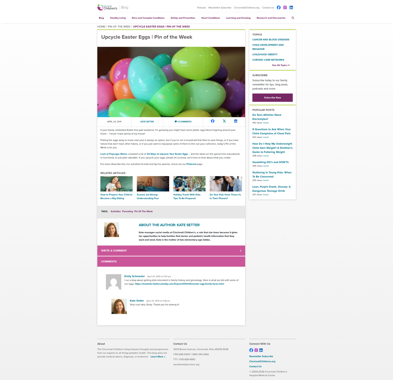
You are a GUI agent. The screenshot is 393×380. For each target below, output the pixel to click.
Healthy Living (118, 18)
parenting (127, 211)
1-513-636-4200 (181, 354)
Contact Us (268, 8)
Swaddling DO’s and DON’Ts (270, 162)
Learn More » (158, 356)
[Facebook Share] (212, 121)
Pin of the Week (119, 27)
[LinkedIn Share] (235, 121)
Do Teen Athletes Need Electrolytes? (266, 117)
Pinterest (191, 164)
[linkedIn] (291, 8)
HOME (101, 27)
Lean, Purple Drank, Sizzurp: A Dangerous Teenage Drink (271, 189)
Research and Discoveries (271, 18)
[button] (293, 17)
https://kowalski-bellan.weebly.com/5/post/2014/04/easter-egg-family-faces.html (179, 284)
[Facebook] (279, 8)
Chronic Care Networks (268, 60)
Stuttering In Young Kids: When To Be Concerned (272, 174)
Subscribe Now (272, 97)
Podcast (201, 7)
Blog (101, 18)
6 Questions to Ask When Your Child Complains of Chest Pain (271, 131)
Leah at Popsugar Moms (113, 154)
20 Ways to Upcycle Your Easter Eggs (168, 154)
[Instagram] (285, 8)
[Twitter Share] (224, 121)
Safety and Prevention (183, 18)
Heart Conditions (210, 18)
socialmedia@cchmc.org (186, 364)
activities (116, 211)
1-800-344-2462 (200, 354)
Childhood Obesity (265, 54)
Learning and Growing (238, 18)
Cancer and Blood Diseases (270, 39)
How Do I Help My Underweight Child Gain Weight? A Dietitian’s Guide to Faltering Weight (272, 148)
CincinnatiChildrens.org (246, 7)
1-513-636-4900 (187, 359)
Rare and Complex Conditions (148, 18)
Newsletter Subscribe (219, 7)
